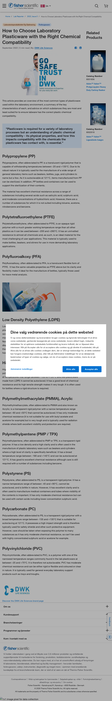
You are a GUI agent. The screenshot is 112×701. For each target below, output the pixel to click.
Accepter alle (91, 369)
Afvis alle (70, 369)
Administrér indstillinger (22, 369)
